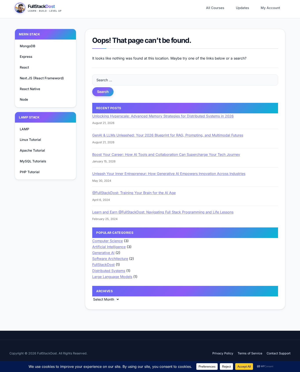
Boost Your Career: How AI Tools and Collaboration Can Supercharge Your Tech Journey (166, 154)
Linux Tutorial (30, 140)
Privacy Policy (222, 353)
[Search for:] (185, 79)
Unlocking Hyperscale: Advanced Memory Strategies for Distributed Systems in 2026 (163, 116)
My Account (270, 8)
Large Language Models (112, 276)
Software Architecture (110, 258)
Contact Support (279, 353)
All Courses (215, 8)
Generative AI (103, 252)
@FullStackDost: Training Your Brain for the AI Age (134, 193)
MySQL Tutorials (33, 161)
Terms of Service (250, 353)
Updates (242, 8)
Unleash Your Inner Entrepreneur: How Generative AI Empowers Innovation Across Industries (168, 173)
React (24, 67)
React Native (30, 89)
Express (26, 56)
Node (24, 99)
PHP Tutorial (30, 172)
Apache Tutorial (32, 150)
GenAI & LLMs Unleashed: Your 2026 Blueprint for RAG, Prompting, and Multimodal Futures (167, 135)
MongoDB (27, 46)
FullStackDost (103, 264)
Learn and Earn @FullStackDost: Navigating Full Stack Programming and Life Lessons (162, 212)
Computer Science (107, 241)
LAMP (24, 129)
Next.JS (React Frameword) (42, 78)
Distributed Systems (108, 271)
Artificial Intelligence (109, 247)
